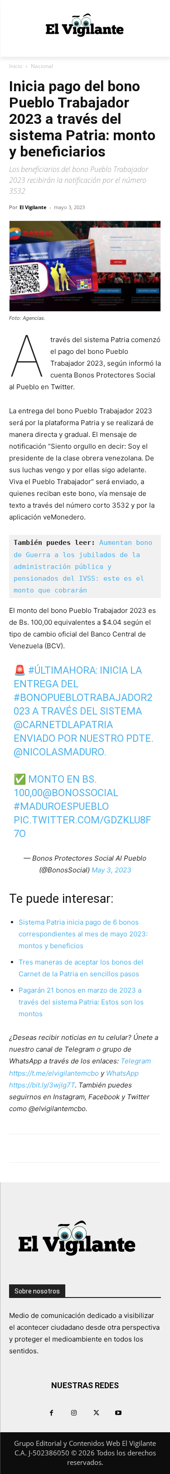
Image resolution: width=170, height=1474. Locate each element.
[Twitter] (96, 1412)
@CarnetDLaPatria (63, 724)
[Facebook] (51, 1412)
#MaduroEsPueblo (61, 806)
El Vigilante (33, 207)
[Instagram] (74, 1412)
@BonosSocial (80, 792)
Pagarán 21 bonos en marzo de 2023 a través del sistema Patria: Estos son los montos (81, 1002)
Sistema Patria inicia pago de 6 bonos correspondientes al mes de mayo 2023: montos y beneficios (83, 934)
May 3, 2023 (111, 870)
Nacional (42, 66)
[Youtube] (118, 1412)
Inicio (15, 66)
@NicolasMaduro (59, 752)
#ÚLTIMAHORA (62, 670)
